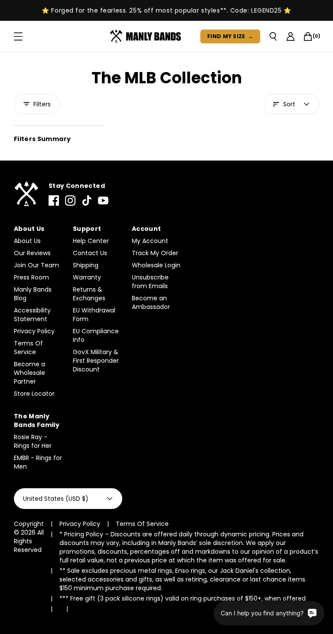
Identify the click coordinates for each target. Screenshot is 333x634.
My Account (150, 241)
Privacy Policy (34, 331)
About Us (27, 241)
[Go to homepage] (147, 36)
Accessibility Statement (32, 314)
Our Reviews (32, 253)
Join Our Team (36, 265)
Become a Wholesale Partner (29, 373)
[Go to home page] (26, 194)
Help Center (91, 241)
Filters (42, 104)
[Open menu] (18, 36)
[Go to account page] (290, 36)
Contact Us (90, 253)
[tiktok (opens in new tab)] (87, 200)
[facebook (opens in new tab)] (54, 200)
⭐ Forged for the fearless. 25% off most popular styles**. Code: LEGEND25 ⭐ (166, 10)
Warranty (87, 277)
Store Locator (34, 393)
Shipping (85, 265)
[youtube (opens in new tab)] (103, 200)
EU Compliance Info (96, 335)
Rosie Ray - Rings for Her (33, 441)
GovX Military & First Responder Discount (96, 361)
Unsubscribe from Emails (150, 281)
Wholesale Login (156, 265)
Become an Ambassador (151, 302)
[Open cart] (308, 36)
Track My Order (155, 253)
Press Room (31, 277)
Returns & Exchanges (89, 293)
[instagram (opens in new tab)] (70, 200)
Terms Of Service (28, 347)
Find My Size (230, 36)
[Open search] (273, 36)
